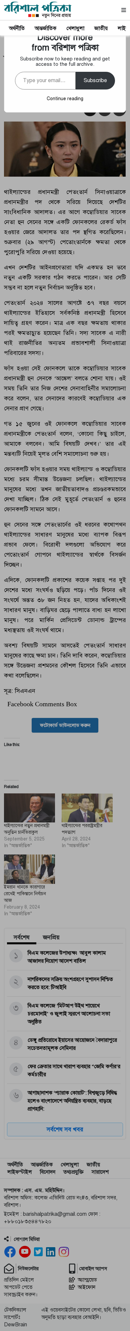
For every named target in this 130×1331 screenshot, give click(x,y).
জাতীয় (101, 28)
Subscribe (95, 80)
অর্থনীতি (17, 28)
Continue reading (65, 99)
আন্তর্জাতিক (45, 28)
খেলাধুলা (75, 28)
